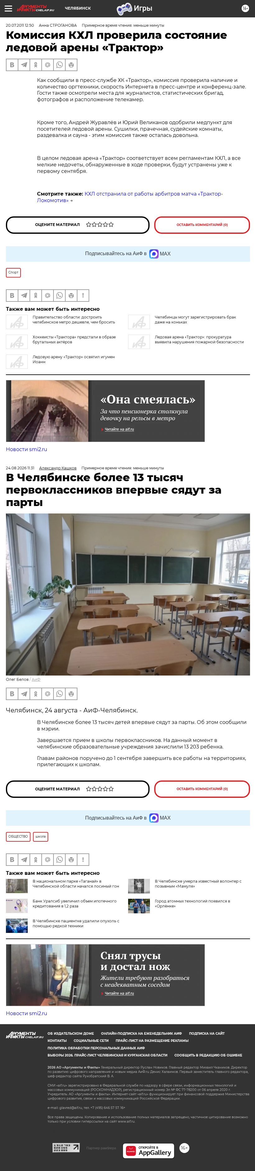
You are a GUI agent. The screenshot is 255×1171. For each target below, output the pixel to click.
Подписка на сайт (207, 1034)
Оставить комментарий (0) (202, 225)
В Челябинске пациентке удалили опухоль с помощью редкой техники (76, 923)
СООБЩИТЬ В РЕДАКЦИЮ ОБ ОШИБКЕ (208, 1055)
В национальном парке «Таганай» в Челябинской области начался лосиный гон (76, 883)
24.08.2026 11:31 (20, 468)
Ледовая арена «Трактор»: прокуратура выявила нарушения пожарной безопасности (199, 339)
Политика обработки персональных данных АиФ (96, 1048)
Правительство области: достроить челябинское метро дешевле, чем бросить (74, 319)
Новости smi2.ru (26, 449)
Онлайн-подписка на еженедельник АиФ (141, 1034)
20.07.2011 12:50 (20, 25)
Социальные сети (91, 1041)
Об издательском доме (71, 1034)
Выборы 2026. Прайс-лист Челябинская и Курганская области (107, 1055)
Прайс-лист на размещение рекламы (152, 1041)
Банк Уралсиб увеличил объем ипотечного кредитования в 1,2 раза (75, 903)
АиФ (36, 679)
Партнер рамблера (101, 1148)
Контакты (57, 1041)
